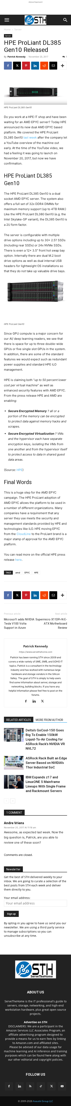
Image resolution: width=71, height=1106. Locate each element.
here (18, 560)
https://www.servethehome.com (35, 652)
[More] (62, 66)
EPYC (27, 572)
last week (30, 137)
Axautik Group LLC (43, 1101)
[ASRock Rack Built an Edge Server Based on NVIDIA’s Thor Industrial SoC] (14, 763)
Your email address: (17, 898)
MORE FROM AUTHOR (49, 719)
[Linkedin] (35, 66)
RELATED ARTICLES (18, 719)
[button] (6, 20)
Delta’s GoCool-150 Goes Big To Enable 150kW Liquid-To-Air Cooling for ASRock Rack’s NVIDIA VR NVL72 (45, 739)
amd (17, 572)
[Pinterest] (26, 66)
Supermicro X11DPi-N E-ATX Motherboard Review (51, 624)
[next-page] (12, 800)
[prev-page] (6, 800)
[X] (17, 66)
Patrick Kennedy (16, 56)
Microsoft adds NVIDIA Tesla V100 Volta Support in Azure (19, 624)
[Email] (53, 66)
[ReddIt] (44, 66)
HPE (19, 470)
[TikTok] (41, 1086)
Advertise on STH (35, 1022)
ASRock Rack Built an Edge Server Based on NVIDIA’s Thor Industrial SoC (46, 762)
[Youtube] (62, 1086)
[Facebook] (8, 66)
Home (7, 29)
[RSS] (30, 1086)
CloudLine (24, 534)
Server (18, 29)
